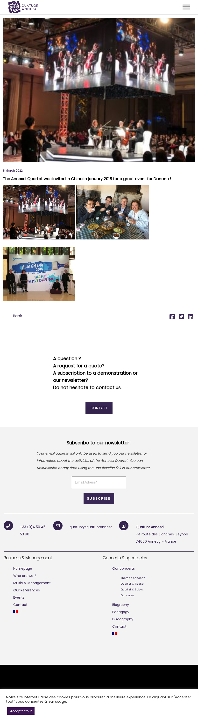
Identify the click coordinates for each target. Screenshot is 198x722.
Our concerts (123, 568)
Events (18, 597)
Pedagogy (120, 612)
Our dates (127, 595)
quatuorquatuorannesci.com (96, 527)
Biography (120, 604)
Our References (26, 590)
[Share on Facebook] (172, 317)
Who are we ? (24, 575)
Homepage (22, 568)
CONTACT (99, 408)
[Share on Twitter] (181, 317)
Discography (122, 619)
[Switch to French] (15, 612)
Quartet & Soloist (132, 589)
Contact (20, 604)
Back (17, 316)
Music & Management (32, 583)
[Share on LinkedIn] (190, 317)
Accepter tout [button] (21, 711)
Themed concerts (132, 578)
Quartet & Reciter (132, 584)
